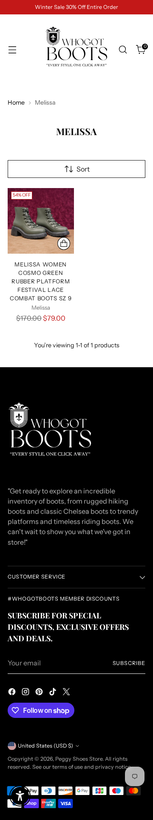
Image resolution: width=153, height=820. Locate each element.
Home (16, 102)
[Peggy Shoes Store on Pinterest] (40, 692)
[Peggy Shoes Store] (76, 49)
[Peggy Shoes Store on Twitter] (67, 692)
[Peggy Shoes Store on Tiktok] (53, 692)
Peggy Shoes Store (78, 759)
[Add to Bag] (64, 243)
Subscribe (129, 663)
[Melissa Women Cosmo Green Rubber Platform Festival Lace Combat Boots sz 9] (41, 221)
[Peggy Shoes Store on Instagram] (26, 692)
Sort (83, 169)
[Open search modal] (122, 49)
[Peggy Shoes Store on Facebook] (13, 692)
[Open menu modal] (12, 49)
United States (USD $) (45, 745)
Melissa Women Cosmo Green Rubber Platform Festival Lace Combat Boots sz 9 (40, 281)
